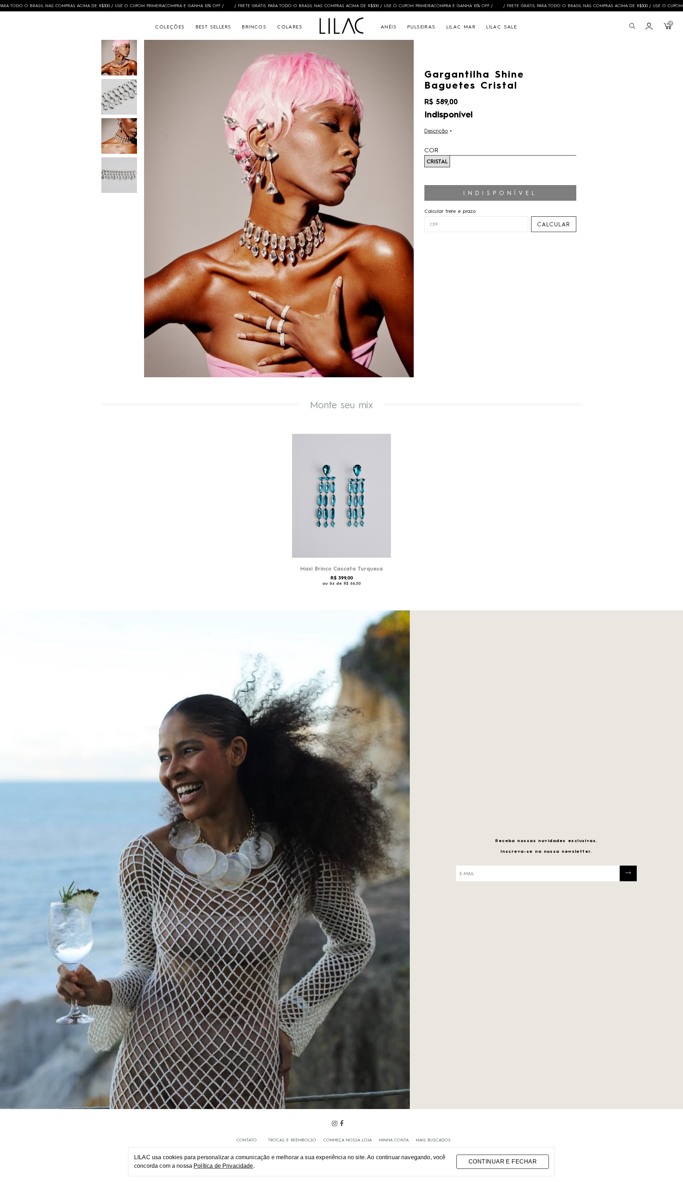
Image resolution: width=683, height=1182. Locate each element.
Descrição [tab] (436, 130)
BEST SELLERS (214, 26)
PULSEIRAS (421, 26)
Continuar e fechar (502, 1162)
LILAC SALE (501, 26)
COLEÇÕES (170, 26)
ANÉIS (389, 26)
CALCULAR (553, 224)
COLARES (289, 26)
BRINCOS (254, 26)
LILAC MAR (461, 26)
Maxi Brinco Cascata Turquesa (341, 568)
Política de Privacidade (223, 1166)
